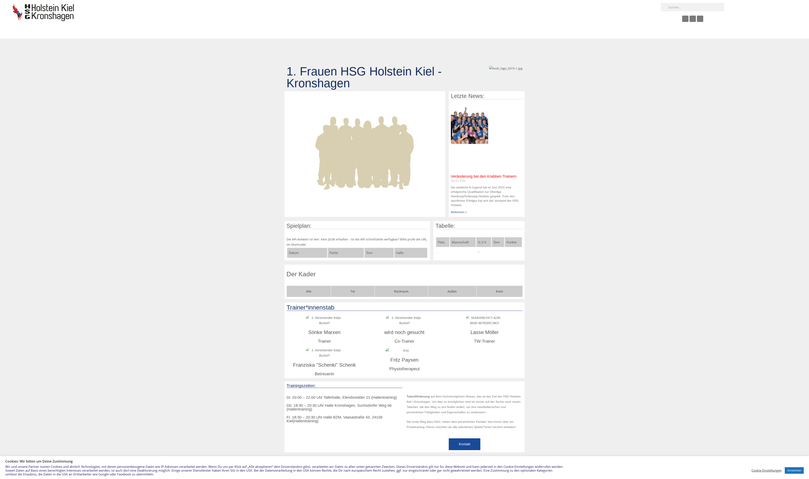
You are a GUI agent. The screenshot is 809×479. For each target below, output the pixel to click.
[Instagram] (700, 19)
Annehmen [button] (794, 470)
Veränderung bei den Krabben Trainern (483, 176)
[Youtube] (693, 19)
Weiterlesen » (459, 212)
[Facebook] (685, 19)
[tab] (309, 291)
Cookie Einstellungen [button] (766, 470)
